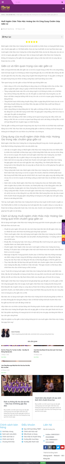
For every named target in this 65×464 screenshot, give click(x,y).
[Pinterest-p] (50, 447)
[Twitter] (58, 447)
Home (3, 14)
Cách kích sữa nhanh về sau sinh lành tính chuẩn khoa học (48, 399)
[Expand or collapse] (62, 36)
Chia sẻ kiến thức (10, 14)
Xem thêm (3, 357)
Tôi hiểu (43, 462)
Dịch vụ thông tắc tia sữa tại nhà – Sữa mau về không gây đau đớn (16, 404)
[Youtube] (62, 447)
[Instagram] (54, 447)
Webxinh (57, 455)
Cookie (27, 462)
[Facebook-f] (45, 447)
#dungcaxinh (47, 455)
